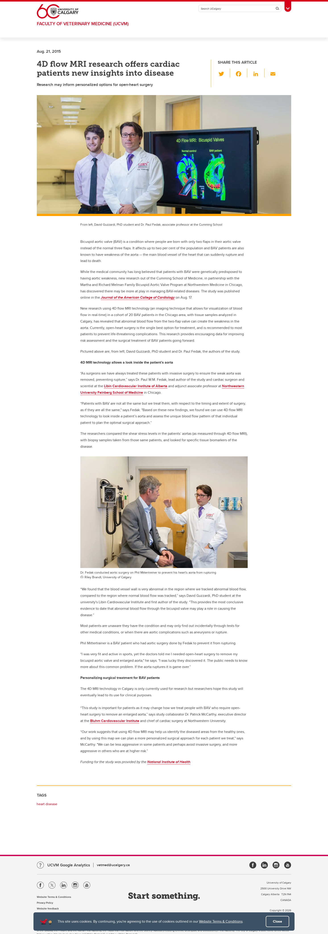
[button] (224, 73)
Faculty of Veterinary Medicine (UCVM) (83, 23)
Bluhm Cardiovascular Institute (114, 720)
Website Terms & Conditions (221, 921)
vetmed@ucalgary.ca (113, 864)
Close (277, 921)
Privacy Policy (45, 903)
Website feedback (48, 908)
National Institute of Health (168, 761)
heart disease (47, 804)
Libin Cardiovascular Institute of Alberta (135, 386)
